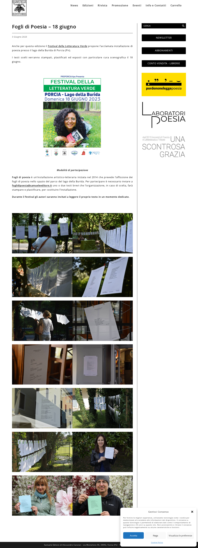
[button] (192, 511)
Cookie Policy (157, 542)
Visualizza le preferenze (180, 535)
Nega (155, 535)
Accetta (133, 535)
